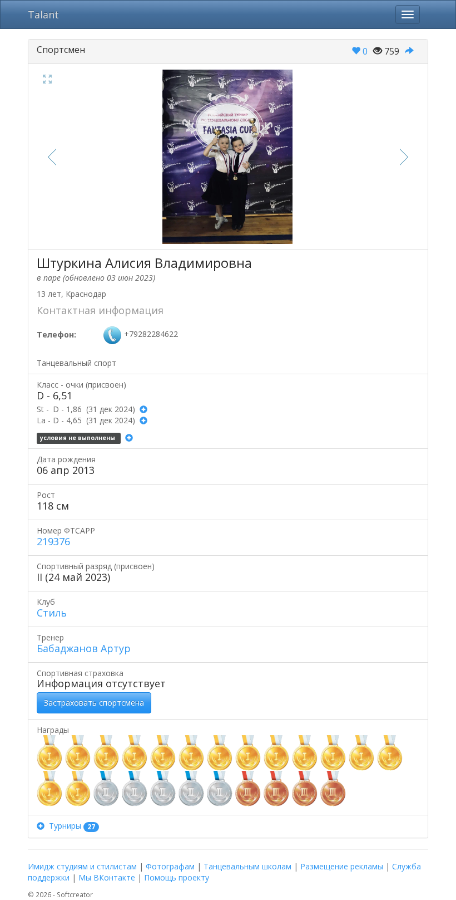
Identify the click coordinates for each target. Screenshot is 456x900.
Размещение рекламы (341, 866)
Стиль (52, 612)
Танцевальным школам (247, 866)
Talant (43, 14)
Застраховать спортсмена (94, 702)
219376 (53, 541)
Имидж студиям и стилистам (82, 866)
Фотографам (170, 866)
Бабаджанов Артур (84, 648)
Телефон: (56, 335)
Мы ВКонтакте (106, 877)
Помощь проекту (176, 877)
